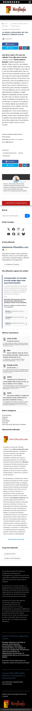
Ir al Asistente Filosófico (11, 264)
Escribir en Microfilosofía (12, 558)
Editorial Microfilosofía (16, 539)
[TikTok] (10, 2)
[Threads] (16, 2)
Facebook (11, 44)
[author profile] (3, 39)
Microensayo (6, 415)
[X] (4, 2)
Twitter (11, 48)
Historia (5, 417)
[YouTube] (12, 2)
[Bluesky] (18, 2)
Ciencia (5, 423)
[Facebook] (6, 2)
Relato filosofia (6, 155)
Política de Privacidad (10, 694)
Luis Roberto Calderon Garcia (9, 153)
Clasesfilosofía (18, 682)
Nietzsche (20, 153)
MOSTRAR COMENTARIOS (16, 203)
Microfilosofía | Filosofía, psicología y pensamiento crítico (15, 709)
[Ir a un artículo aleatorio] (30, 2)
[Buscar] (27, 216)
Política (5, 419)
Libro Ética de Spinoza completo (14, 424)
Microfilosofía (7, 684)
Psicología (6, 421)
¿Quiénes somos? (10, 554)
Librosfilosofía (7, 682)
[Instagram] (8, 2)
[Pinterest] (14, 2)
